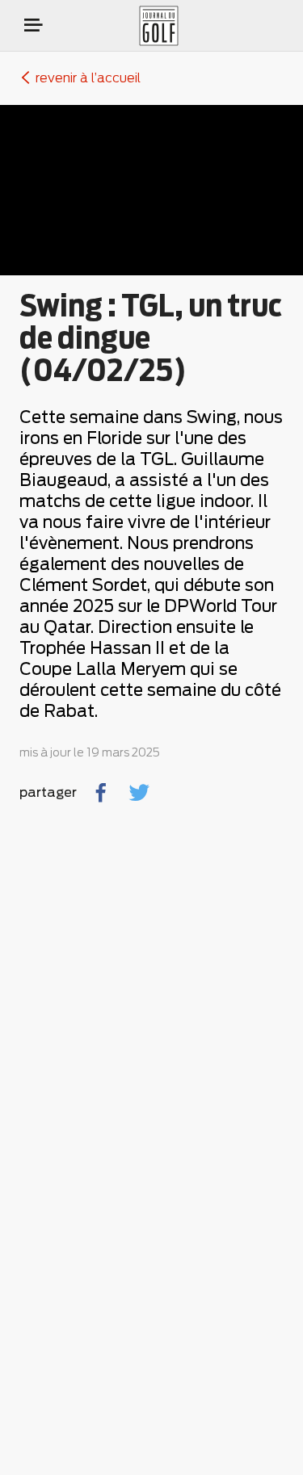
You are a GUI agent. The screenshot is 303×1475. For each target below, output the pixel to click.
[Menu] (33, 25)
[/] (175, 26)
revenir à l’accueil (88, 78)
